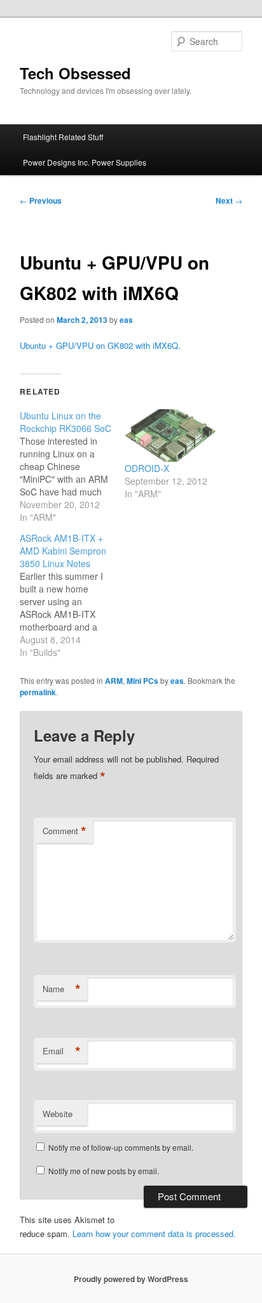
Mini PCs (142, 680)
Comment (64, 831)
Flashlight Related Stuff (63, 136)
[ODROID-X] (171, 435)
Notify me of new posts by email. (103, 1170)
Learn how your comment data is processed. (154, 1234)
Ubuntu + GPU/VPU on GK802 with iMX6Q (99, 345)
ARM (114, 680)
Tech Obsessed (75, 73)
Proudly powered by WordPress (131, 1279)
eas (126, 319)
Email (62, 1051)
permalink (38, 692)
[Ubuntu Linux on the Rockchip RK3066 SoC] (72, 466)
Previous (41, 200)
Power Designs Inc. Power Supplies (84, 162)
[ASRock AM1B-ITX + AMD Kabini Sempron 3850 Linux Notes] (72, 595)
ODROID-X (147, 468)
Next (229, 200)
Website (57, 1114)
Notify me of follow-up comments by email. (120, 1147)
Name (62, 989)
